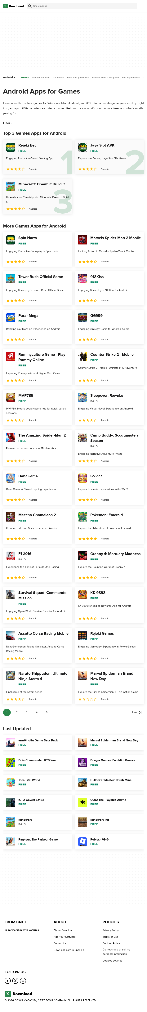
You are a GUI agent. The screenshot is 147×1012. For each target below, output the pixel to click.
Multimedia (58, 77)
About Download (63, 930)
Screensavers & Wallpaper (105, 77)
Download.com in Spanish (69, 950)
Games (25, 77)
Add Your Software (65, 937)
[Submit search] (30, 6)
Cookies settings (112, 960)
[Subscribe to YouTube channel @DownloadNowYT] (23, 981)
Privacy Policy (111, 930)
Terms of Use (110, 937)
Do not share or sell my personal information (116, 952)
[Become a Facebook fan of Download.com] (8, 981)
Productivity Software (78, 77)
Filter (6, 123)
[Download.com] (13, 6)
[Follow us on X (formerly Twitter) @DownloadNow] (15, 981)
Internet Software (41, 77)
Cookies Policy (111, 943)
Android (8, 77)
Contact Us (60, 943)
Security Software (131, 77)
